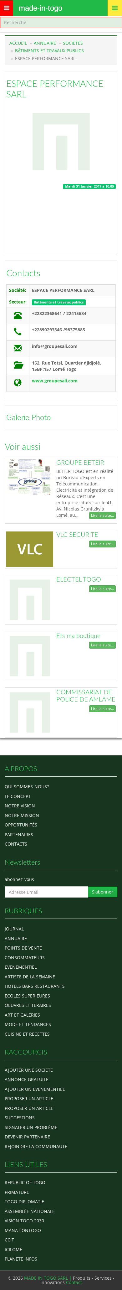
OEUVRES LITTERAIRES (28, 1005)
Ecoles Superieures (27, 996)
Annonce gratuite (26, 1079)
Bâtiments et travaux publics (49, 51)
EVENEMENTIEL (21, 967)
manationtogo (23, 1230)
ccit (9, 1240)
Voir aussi (22, 447)
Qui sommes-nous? (27, 787)
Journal (14, 929)
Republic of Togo (25, 1182)
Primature (17, 1192)
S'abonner (102, 892)
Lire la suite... (102, 515)
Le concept (18, 796)
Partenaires (19, 834)
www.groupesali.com (55, 381)
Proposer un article (29, 1098)
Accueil (18, 43)
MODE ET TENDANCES (28, 1024)
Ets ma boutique (78, 636)
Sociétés (73, 43)
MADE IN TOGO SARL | (48, 1278)
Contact (74, 1282)
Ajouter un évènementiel (35, 1089)
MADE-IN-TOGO (40, 8)
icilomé (13, 1249)
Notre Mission (22, 815)
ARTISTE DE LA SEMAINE (30, 977)
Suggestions (20, 1118)
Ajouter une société (29, 1070)
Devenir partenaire (27, 1137)
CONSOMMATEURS (25, 958)
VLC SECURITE (77, 535)
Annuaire (45, 43)
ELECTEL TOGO (78, 580)
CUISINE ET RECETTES (27, 1034)
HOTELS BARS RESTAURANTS (35, 986)
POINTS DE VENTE (23, 948)
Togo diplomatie (24, 1202)
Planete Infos (21, 1259)
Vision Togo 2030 (24, 1221)
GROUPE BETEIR (80, 463)
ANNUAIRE (16, 938)
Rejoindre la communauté (36, 1146)
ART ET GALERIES (22, 1015)
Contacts (23, 273)
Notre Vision (20, 806)
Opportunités (21, 825)
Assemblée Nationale (30, 1211)
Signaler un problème (31, 1127)
